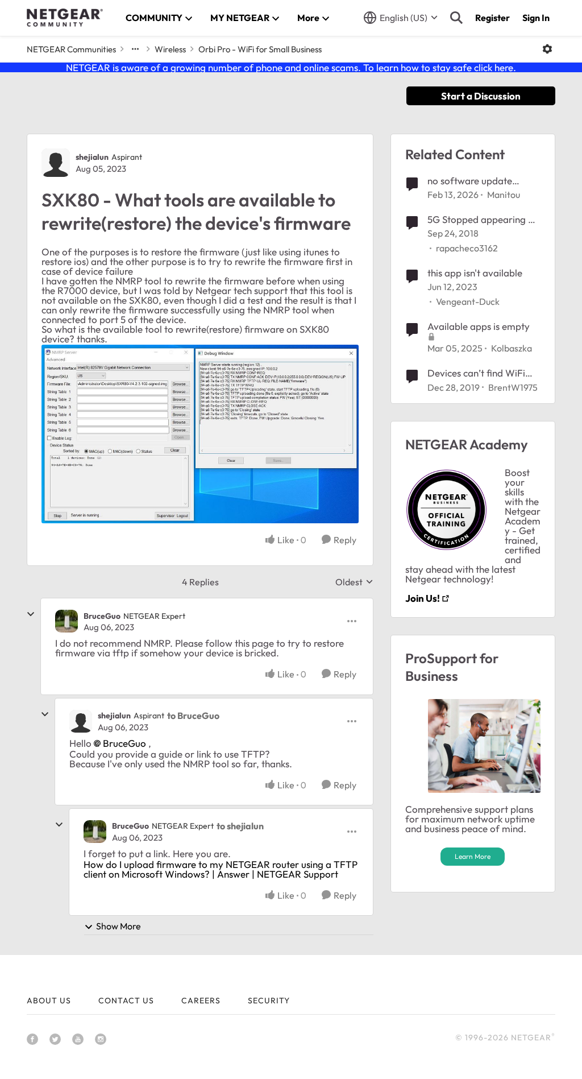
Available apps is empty (478, 326)
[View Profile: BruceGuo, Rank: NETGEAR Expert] (66, 621)
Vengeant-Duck (468, 301)
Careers (201, 1000)
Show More (118, 926)
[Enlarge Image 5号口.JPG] (200, 434)
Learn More (472, 856)
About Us (49, 1000)
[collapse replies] (31, 614)
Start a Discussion (481, 96)
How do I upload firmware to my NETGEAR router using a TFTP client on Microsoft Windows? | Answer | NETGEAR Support (220, 869)
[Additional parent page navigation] (135, 49)
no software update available (469, 181)
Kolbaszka (511, 348)
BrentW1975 (513, 387)
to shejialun (240, 825)
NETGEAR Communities (71, 49)
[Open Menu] (547, 49)
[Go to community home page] (65, 18)
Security (269, 1000)
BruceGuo (102, 616)
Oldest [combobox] (354, 581)
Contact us (126, 1000)
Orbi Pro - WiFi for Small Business (260, 49)
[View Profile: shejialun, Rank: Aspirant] (55, 162)
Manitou (503, 194)
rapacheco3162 (467, 248)
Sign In (536, 17)
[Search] (456, 17)
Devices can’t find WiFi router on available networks (476, 373)
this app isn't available (474, 273)
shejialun (92, 157)
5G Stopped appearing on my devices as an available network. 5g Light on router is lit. (483, 219)
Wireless (170, 49)
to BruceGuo (193, 715)
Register (492, 17)
